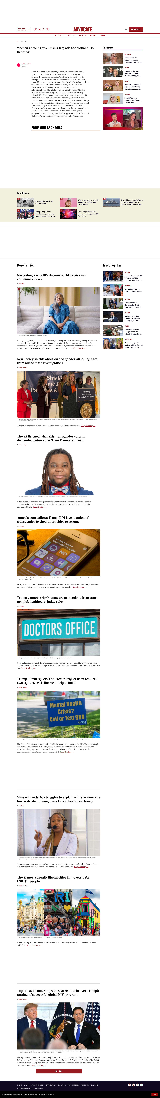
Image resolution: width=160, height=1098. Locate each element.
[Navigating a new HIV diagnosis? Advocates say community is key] (58, 310)
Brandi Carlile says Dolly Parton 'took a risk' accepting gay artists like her (132, 74)
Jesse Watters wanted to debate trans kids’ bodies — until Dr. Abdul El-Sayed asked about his (134, 280)
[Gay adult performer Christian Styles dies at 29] (113, 290)
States (127, 326)
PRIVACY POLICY (62, 1085)
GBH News (33, 859)
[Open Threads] (43, 29)
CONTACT (19, 1085)
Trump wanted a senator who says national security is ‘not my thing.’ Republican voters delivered (133, 62)
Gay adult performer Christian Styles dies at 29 (133, 291)
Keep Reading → (80, 348)
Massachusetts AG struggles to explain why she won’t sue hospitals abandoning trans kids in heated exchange (58, 799)
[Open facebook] (35, 29)
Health (81, 35)
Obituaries (128, 286)
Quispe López (21, 283)
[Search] (126, 29)
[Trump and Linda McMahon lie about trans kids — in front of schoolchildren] (113, 303)
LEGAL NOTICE (94, 1085)
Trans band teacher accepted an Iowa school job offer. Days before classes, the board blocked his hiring (133, 335)
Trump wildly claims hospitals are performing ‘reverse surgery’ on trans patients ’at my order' (45, 214)
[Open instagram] (47, 29)
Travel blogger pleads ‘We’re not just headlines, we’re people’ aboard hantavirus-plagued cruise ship (132, 203)
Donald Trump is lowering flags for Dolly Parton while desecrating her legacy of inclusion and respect (134, 102)
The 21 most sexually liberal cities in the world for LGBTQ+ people (53, 879)
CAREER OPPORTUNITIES (37, 1085)
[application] (123, 118)
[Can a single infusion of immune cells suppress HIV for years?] (68, 214)
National (127, 272)
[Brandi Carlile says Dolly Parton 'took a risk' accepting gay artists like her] (113, 72)
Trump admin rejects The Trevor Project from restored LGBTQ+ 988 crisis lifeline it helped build (57, 680)
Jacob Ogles (21, 526)
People (127, 68)
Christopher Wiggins (23, 367)
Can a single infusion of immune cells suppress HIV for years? (88, 213)
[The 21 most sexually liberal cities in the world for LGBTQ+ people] (58, 912)
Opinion (102, 35)
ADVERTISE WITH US (50, 1085)
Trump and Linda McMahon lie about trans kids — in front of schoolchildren (133, 306)
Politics (58, 35)
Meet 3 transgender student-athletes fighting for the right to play (134, 345)
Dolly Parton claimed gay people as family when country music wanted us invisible (133, 87)
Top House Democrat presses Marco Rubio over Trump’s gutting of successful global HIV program (58, 992)
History (93, 35)
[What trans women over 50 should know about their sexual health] (68, 202)
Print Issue (128, 339)
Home (19, 42)
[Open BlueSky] (39, 29)
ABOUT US (26, 1085)
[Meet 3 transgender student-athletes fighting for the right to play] (113, 343)
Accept (155, 1094)
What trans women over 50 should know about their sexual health (88, 202)
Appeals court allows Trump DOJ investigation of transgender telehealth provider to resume (52, 519)
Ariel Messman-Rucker (24, 886)
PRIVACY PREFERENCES (73, 1085)
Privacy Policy (37, 1094)
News (69, 35)
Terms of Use (49, 1094)
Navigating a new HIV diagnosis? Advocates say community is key (51, 277)
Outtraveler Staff (26, 64)
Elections (128, 54)
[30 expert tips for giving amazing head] (25, 202)
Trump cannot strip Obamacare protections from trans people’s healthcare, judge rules (57, 599)
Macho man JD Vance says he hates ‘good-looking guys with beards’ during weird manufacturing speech (133, 320)
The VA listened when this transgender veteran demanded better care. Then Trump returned (51, 438)
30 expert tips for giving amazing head (44, 202)
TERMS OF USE (85, 1085)
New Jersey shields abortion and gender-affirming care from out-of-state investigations (57, 361)
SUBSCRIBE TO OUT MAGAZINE (22, 29)
